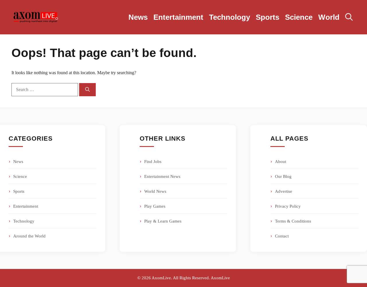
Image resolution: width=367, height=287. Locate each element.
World (328, 17)
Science (299, 17)
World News (155, 191)
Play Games (154, 206)
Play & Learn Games (162, 221)
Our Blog (283, 176)
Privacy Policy (288, 206)
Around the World (29, 236)
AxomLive (220, 278)
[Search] (87, 89)
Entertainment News (162, 176)
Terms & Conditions (293, 221)
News (138, 17)
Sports (267, 17)
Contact (282, 236)
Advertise (283, 191)
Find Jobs (152, 161)
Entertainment (178, 17)
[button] (349, 17)
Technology (229, 17)
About (280, 161)
